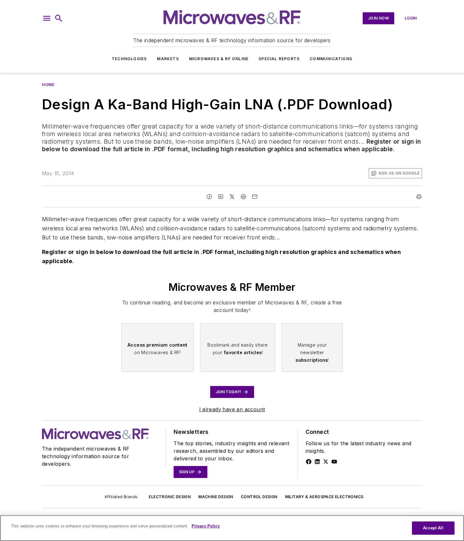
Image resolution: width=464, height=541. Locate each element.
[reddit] (243, 196)
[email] (255, 196)
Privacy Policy (206, 526)
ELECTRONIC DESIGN (170, 496)
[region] (232, 528)
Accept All (433, 528)
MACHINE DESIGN (215, 496)
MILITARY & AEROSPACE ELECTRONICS (324, 496)
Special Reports (279, 58)
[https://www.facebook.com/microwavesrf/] (309, 461)
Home (48, 84)
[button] (46, 18)
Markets (168, 58)
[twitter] (232, 196)
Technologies (129, 58)
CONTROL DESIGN (259, 496)
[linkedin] (220, 196)
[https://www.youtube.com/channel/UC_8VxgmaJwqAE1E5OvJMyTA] (334, 461)
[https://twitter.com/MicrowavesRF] (326, 461)
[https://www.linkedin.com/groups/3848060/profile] (317, 461)
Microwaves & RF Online (218, 58)
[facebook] (209, 196)
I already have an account (232, 409)
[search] (58, 18)
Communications (331, 58)
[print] (419, 196)
